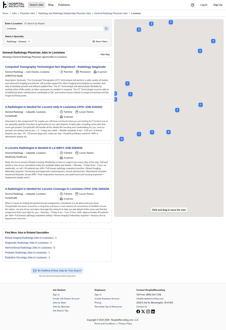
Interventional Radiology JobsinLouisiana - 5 (30, 247)
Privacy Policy (125, 323)
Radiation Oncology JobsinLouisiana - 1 (27, 257)
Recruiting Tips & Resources (108, 306)
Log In (203, 5)
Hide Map (105, 54)
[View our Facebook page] (138, 311)
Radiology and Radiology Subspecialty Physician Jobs (64, 13)
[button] (168, 130)
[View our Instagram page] (148, 311)
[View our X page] (143, 311)
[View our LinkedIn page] (153, 311)
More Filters (101, 41)
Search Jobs (36, 5)
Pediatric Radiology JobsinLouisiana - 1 (27, 252)
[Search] (106, 28)
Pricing (98, 302)
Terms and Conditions (104, 323)
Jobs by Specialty (61, 306)
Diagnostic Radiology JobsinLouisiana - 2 (28, 242)
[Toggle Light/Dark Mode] (192, 5)
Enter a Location (13, 23)
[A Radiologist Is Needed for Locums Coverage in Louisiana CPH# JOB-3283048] (57, 203)
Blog (50, 5)
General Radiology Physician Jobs (111, 13)
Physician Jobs (27, 13)
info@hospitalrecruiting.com (149, 298)
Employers (64, 5)
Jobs (14, 13)
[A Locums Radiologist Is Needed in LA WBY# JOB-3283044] (57, 162)
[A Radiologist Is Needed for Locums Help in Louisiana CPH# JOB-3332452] (57, 121)
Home (5, 13)
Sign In (56, 294)
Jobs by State (59, 302)
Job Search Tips (60, 310)
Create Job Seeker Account (66, 298)
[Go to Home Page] (13, 5)
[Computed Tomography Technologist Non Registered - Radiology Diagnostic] (57, 81)
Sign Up (217, 5)
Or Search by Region (34, 23)
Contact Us (141, 306)
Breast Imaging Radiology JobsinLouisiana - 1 (31, 237)
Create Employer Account (107, 298)
